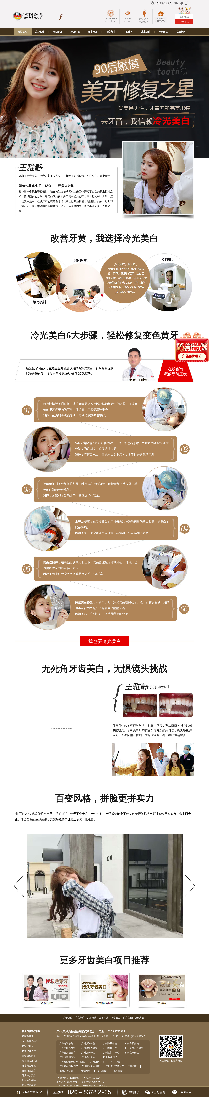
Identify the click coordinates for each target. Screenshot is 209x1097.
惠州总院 (118, 1071)
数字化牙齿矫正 (30, 1046)
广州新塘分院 (110, 1057)
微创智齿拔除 (29, 1080)
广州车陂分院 (132, 1043)
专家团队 (163, 31)
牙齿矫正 (57, 31)
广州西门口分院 (111, 1052)
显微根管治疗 (29, 1070)
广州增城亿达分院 (115, 1066)
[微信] (176, 3)
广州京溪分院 (132, 1052)
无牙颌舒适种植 (30, 1041)
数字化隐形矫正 (30, 1051)
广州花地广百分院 (134, 1048)
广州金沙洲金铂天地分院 (72, 1062)
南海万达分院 (66, 1071)
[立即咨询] (180, 1091)
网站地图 (115, 1017)
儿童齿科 (145, 31)
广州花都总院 (88, 1057)
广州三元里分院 (67, 1052)
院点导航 (79, 1017)
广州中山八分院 (67, 1048)
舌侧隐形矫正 (29, 1056)
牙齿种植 (75, 31)
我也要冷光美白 (104, 641)
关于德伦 (67, 1017)
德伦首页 (22, 31)
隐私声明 (139, 1017)
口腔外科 (128, 31)
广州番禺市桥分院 (68, 1066)
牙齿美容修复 (29, 1065)
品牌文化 (39, 31)
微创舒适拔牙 (29, 1085)
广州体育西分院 (89, 1048)
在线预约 (180, 31)
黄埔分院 (85, 1071)
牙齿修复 (92, 31)
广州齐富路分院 (67, 1057)
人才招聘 (91, 1017)
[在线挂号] (130, 1091)
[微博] (182, 3)
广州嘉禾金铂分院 (90, 1066)
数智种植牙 (27, 1036)
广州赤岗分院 (88, 1052)
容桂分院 (115, 1062)
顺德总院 (132, 1066)
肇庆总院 (102, 1071)
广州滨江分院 (88, 1043)
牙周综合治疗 (29, 1075)
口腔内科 (110, 31)
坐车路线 (103, 1017)
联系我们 (127, 1017)
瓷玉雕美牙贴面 (30, 1061)
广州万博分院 (97, 1062)
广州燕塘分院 (110, 1043)
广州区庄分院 (110, 1048)
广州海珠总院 (66, 1043)
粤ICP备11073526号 (93, 1078)
